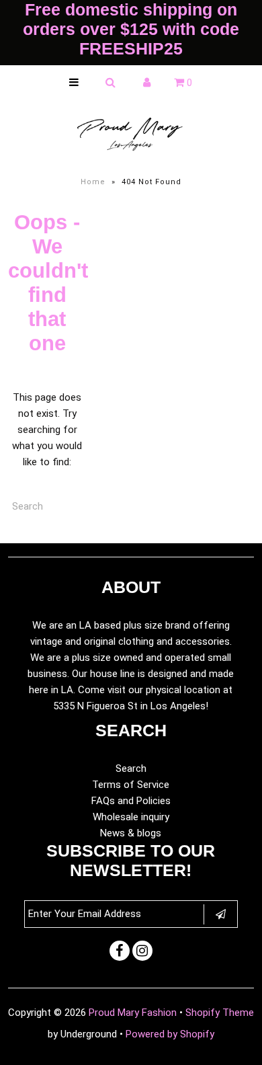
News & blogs (130, 833)
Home (93, 182)
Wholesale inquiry (131, 817)
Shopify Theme (219, 1013)
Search (131, 768)
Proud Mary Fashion (133, 1013)
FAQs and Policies (131, 801)
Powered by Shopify (170, 1034)
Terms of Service (130, 785)
